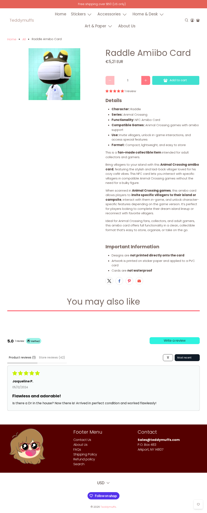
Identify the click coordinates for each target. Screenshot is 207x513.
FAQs (77, 449)
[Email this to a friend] (139, 281)
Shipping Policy (85, 454)
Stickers (78, 14)
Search (78, 464)
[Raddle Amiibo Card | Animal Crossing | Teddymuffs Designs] (54, 74)
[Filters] (168, 357)
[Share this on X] (109, 281)
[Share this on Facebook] (119, 281)
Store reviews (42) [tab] (52, 357)
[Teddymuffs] (27, 449)
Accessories (109, 14)
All (24, 39)
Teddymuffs (22, 20)
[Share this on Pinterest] (129, 281)
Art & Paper (95, 26)
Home (60, 14)
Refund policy (84, 459)
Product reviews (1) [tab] (22, 357)
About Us (126, 26)
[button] (115, 91)
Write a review (175, 340)
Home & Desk (145, 14)
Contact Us (82, 439)
